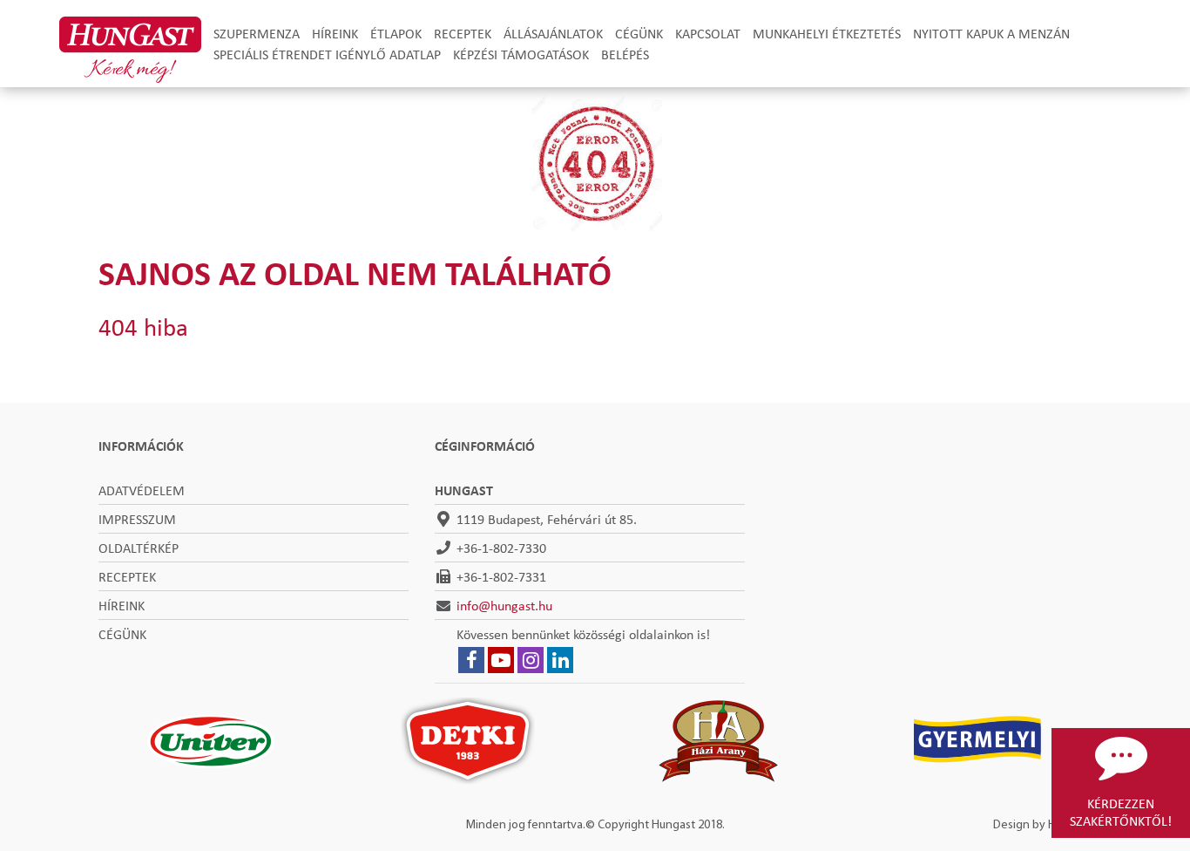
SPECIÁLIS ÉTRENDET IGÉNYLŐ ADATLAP (327, 54)
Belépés (625, 54)
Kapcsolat (707, 33)
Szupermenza (256, 33)
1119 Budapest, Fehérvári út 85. (546, 519)
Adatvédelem (141, 490)
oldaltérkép (138, 547)
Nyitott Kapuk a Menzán (991, 33)
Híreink (335, 33)
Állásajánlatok (553, 33)
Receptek (462, 33)
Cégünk (639, 33)
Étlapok (396, 33)
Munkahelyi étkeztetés (827, 33)
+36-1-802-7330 (501, 547)
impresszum (137, 519)
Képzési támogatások (521, 54)
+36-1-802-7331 (501, 576)
